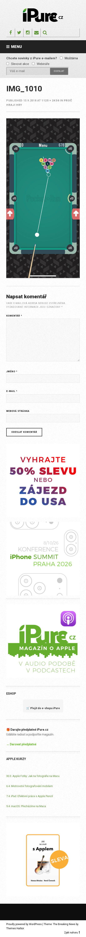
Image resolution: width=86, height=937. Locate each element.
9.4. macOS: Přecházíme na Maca (26, 806)
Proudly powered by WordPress (24, 924)
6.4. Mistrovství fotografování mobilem (29, 786)
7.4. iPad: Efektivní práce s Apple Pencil (29, 796)
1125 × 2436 (50, 100)
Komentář (14, 315)
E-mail (11, 391)
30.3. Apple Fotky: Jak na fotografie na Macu (32, 776)
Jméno (11, 371)
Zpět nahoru (71, 932)
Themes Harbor (15, 928)
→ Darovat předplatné (21, 744)
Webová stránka (17, 411)
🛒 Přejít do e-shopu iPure (43, 708)
